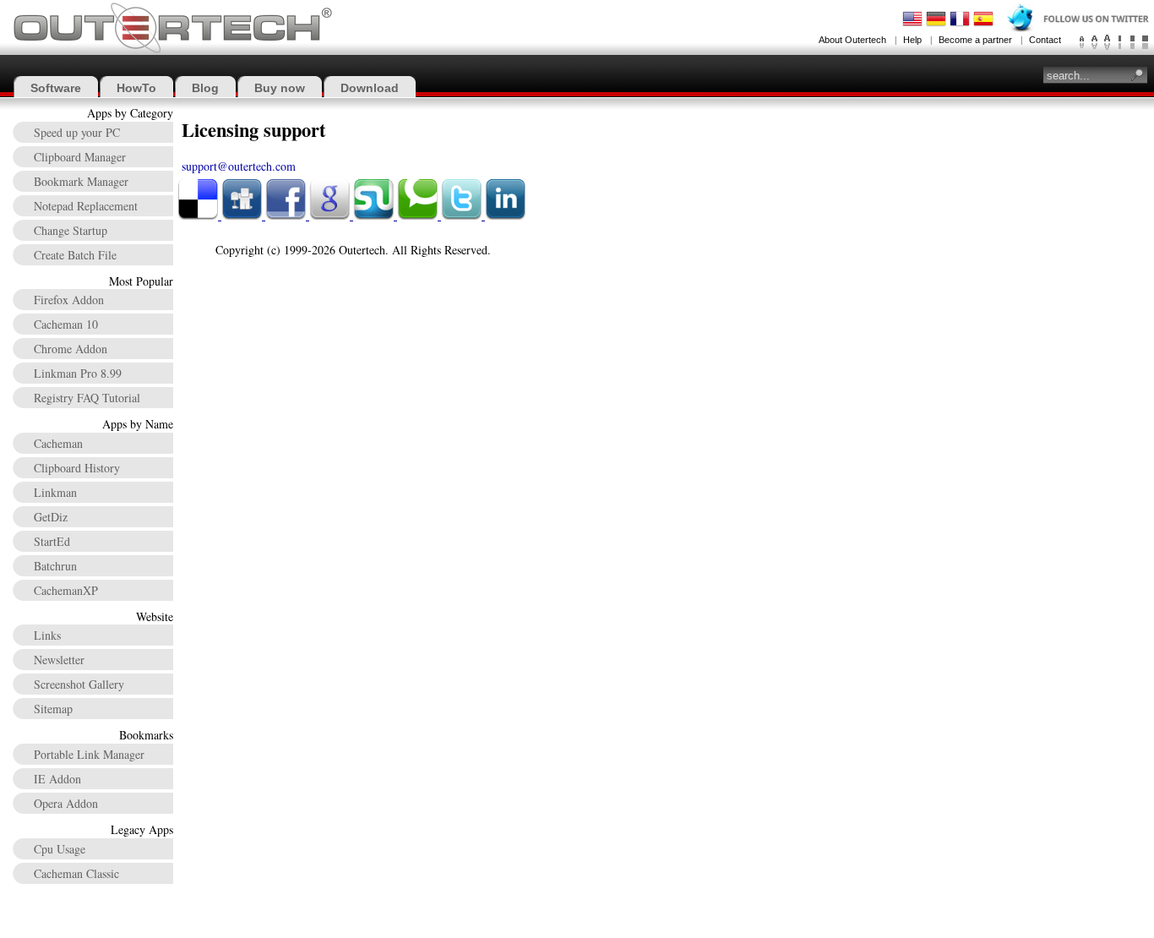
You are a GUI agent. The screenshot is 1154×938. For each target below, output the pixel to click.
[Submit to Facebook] (287, 216)
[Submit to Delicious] (199, 216)
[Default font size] (1094, 42)
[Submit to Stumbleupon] (375, 216)
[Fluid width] (1145, 42)
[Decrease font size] (1081, 42)
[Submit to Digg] (243, 216)
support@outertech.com (239, 166)
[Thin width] (1119, 42)
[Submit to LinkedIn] (505, 216)
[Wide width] (1132, 42)
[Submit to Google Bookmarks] (331, 216)
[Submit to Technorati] (419, 216)
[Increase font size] (1107, 42)
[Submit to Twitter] (463, 216)
